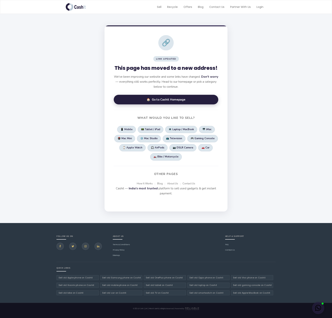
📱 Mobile (126, 129)
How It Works (145, 183)
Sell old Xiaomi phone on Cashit (76, 285)
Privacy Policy (118, 250)
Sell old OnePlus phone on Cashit (164, 277)
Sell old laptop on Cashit (203, 285)
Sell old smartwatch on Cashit (206, 292)
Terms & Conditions (121, 244)
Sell (159, 7)
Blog (200, 7)
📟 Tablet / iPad (150, 129)
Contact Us (216, 7)
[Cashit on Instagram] (85, 246)
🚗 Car (205, 147)
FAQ (226, 244)
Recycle (172, 7)
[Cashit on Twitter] (72, 246)
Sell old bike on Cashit (71, 292)
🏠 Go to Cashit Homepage (166, 100)
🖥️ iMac (207, 129)
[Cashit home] (76, 7)
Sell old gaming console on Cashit (252, 285)
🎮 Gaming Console (203, 138)
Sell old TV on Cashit (157, 292)
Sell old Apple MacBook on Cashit (251, 292)
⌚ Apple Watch (132, 147)
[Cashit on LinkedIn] (98, 246)
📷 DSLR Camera (183, 147)
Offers (187, 7)
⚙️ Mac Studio (149, 138)
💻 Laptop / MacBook (181, 129)
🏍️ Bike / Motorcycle (166, 156)
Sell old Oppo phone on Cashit (206, 277)
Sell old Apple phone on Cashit (76, 277)
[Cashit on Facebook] (60, 246)
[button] (318, 308)
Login (259, 7)
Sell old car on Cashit (114, 292)
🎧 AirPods (157, 147)
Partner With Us (240, 7)
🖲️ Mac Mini (125, 138)
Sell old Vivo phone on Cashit (249, 277)
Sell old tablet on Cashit (159, 285)
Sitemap (116, 255)
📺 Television (174, 138)
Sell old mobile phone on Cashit (120, 285)
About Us (172, 183)
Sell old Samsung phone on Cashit (121, 277)
